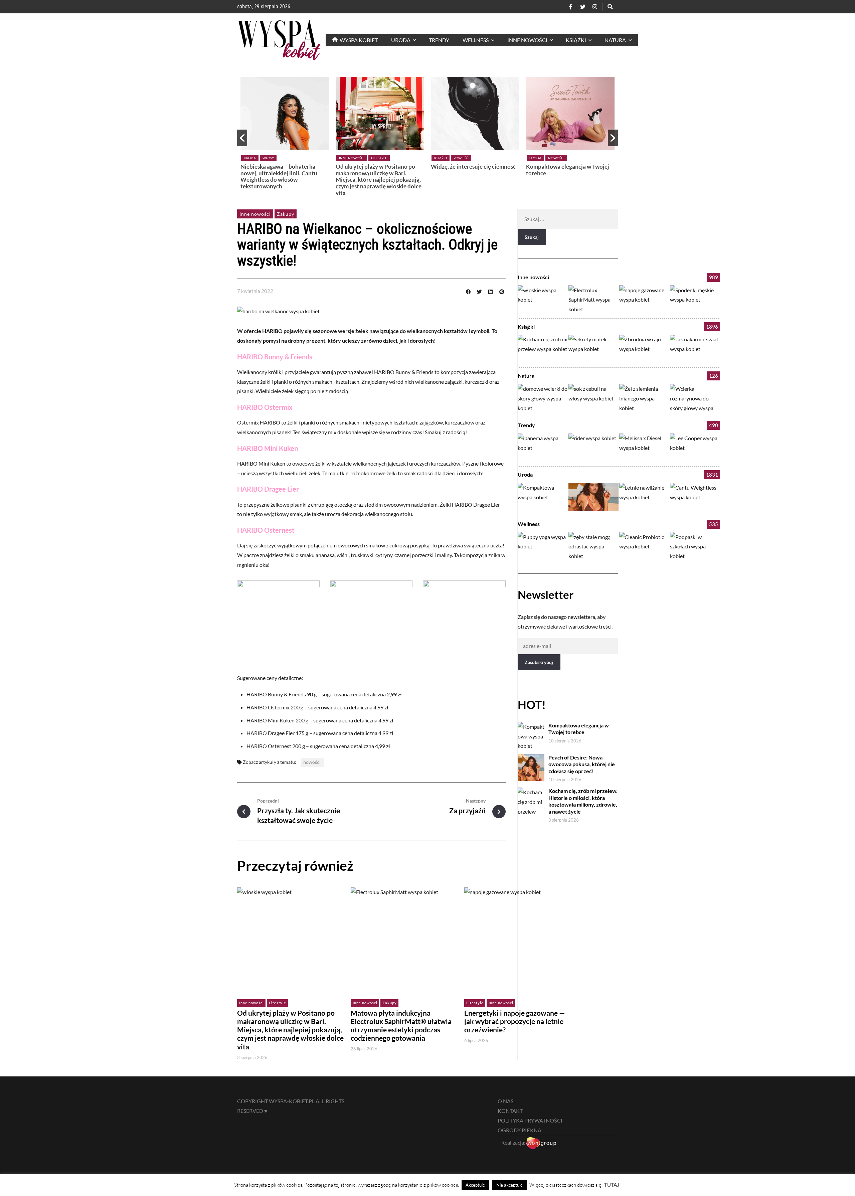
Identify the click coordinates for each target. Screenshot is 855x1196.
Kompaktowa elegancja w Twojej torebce (567, 170)
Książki (440, 158)
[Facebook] (571, 6)
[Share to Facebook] (468, 291)
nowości (312, 762)
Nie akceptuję (509, 1185)
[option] (284, 135)
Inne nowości (351, 158)
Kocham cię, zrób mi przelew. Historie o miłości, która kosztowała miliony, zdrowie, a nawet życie (583, 801)
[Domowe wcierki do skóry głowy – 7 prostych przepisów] (543, 398)
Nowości (556, 158)
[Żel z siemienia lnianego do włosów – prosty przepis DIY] (644, 398)
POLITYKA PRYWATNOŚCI (530, 1120)
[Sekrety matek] (593, 348)
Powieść (461, 158)
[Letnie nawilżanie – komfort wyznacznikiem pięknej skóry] (644, 497)
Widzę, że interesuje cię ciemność (473, 166)
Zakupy (285, 214)
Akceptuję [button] (475, 1185)
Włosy (268, 158)
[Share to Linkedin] (491, 291)
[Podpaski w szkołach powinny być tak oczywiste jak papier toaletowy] (695, 546)
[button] (242, 138)
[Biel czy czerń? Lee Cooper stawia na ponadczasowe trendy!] (695, 447)
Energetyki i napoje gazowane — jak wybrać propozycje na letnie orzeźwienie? (514, 1021)
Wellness (529, 524)
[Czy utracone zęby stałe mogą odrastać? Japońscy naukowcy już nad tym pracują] (593, 546)
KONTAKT (510, 1110)
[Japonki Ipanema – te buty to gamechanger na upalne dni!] (543, 447)
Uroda (250, 158)
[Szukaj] (610, 6)
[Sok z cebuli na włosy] (593, 398)
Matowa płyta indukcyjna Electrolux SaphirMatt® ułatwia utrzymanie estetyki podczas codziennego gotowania (401, 1025)
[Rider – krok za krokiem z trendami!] (593, 447)
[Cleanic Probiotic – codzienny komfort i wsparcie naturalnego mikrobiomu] (644, 546)
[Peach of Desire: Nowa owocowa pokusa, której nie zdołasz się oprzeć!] (593, 497)
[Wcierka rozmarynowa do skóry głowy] (695, 398)
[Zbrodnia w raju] (644, 348)
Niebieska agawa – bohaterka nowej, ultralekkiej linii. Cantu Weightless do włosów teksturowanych (278, 176)
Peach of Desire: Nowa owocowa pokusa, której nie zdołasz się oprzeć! (581, 764)
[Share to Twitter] (479, 291)
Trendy (526, 425)
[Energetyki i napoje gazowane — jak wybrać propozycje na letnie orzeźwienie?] (644, 299)
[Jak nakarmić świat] (695, 348)
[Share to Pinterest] (502, 291)
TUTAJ (612, 1185)
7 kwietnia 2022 (255, 291)
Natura (526, 375)
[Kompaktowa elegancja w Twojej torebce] (543, 497)
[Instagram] (595, 6)
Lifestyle (379, 158)
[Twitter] (583, 6)
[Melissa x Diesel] (644, 447)
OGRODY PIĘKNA (519, 1130)
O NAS (505, 1101)
